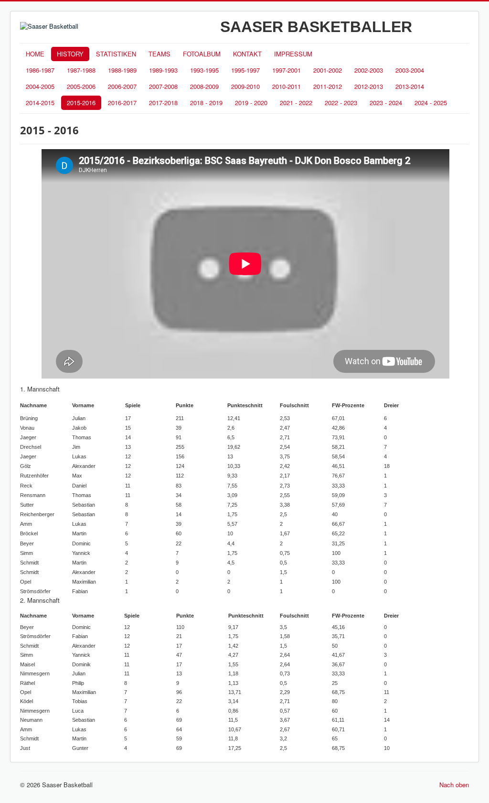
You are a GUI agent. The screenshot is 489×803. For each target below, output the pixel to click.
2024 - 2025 (431, 102)
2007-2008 (163, 86)
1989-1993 (163, 70)
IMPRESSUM (293, 53)
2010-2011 (286, 86)
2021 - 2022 (296, 102)
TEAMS (159, 53)
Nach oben (454, 784)
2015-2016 (81, 102)
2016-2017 (122, 102)
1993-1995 (204, 70)
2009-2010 (245, 86)
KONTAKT (247, 53)
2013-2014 (409, 86)
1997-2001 (286, 70)
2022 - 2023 (341, 102)
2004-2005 (40, 86)
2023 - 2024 (386, 102)
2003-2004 (409, 70)
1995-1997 (245, 70)
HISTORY (70, 53)
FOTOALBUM (202, 53)
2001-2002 (327, 70)
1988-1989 (122, 70)
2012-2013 (368, 86)
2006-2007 (122, 86)
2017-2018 (163, 102)
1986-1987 (40, 70)
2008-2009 (204, 86)
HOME (35, 53)
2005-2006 (81, 86)
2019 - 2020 (251, 102)
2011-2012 (327, 86)
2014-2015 (40, 102)
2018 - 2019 (206, 102)
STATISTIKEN (116, 53)
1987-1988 (81, 70)
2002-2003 (368, 70)
